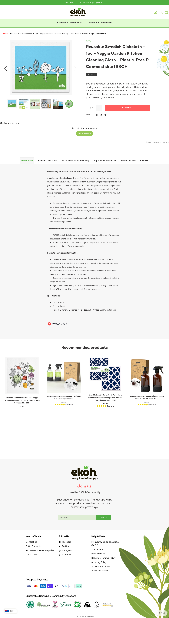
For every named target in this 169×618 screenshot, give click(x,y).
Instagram (67, 550)
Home (5, 34)
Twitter (65, 546)
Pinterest (66, 554)
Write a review (84, 133)
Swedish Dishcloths (100, 22)
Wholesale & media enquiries (40, 550)
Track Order (32, 554)
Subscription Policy (100, 566)
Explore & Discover (68, 22)
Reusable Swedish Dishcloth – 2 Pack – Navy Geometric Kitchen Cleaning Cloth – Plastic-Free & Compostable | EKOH (105, 397)
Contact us (31, 542)
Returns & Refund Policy (103, 558)
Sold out (127, 107)
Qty (91, 108)
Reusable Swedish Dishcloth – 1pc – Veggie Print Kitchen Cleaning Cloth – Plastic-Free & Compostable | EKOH (22, 400)
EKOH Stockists (33, 546)
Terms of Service (99, 570)
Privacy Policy (98, 553)
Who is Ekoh (97, 549)
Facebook (67, 542)
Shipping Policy (99, 562)
